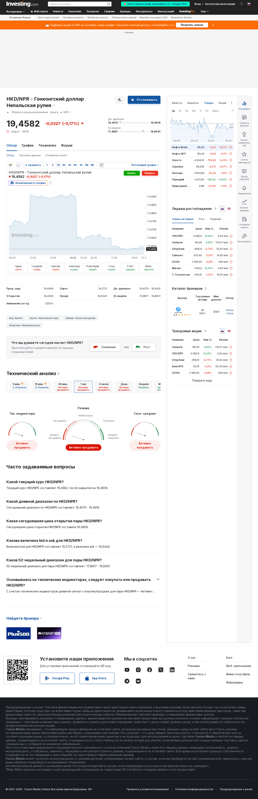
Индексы (193, 102)
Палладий (178, 179)
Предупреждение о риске (236, 789)
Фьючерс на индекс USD (153, 17)
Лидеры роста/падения (192, 209)
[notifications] (241, 4)
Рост (147, 347)
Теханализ (47, 145)
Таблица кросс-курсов (124, 17)
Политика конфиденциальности (194, 789)
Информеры (234, 682)
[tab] (19, 387)
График (28, 145)
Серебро (177, 166)
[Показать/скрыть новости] (101, 165)
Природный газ (181, 185)
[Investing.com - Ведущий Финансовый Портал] (22, 4)
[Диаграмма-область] (18, 165)
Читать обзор (230, 312)
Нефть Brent (179, 147)
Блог (229, 657)
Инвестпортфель (238, 674)
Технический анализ (31, 373)
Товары (208, 102)
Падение (215, 219)
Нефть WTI (179, 153)
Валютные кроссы (97, 17)
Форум (66, 145)
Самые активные (183, 219)
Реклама (194, 666)
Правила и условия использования (148, 789)
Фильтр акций (166, 11)
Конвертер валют (56, 155)
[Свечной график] (10, 165)
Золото (176, 160)
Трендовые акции (187, 331)
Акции (222, 102)
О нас (192, 657)
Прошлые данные (30, 155)
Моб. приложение (238, 666)
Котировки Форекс (20, 17)
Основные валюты (73, 17)
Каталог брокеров (187, 288)
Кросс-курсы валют (48, 17)
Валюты (177, 102)
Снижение (108, 347)
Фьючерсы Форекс (181, 17)
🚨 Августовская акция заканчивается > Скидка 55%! (155, 4)
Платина (177, 173)
